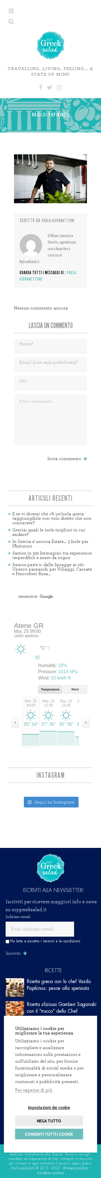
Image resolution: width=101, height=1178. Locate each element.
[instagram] (59, 87)
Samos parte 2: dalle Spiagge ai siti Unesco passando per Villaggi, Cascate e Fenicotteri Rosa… (52, 569)
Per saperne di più (33, 1090)
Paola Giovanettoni (58, 220)
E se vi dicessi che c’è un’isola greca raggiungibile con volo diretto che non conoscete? (51, 518)
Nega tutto (49, 1121)
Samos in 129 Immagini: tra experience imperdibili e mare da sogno (52, 555)
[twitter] (49, 87)
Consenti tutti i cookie (49, 1134)
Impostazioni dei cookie (49, 1107)
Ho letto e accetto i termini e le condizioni (45, 941)
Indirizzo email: (18, 917)
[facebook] (40, 87)
